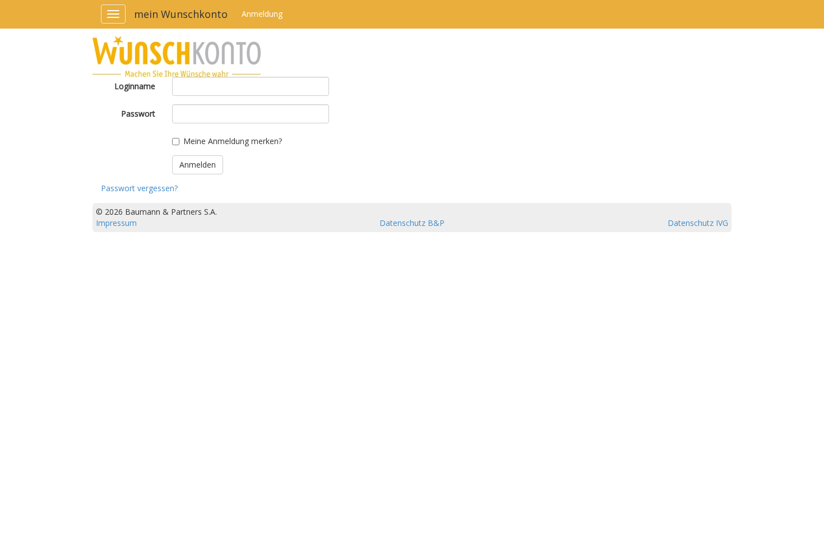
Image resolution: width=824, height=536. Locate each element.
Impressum (116, 223)
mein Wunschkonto (181, 14)
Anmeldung (262, 13)
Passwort (138, 113)
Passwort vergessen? (139, 188)
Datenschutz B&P (412, 223)
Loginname (134, 86)
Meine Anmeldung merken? (232, 141)
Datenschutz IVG (698, 223)
